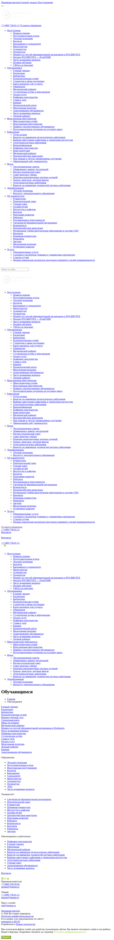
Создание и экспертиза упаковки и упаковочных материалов (44, 255)
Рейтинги (18, 217)
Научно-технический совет (27, 172)
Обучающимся (14, 68)
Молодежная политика (24, 108)
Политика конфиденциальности (17, 916)
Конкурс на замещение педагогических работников (39, 137)
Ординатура (19, 52)
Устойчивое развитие (24, 246)
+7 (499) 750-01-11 (10, 25)
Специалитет (13, 776)
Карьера (17, 102)
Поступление (14, 30)
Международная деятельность (22, 642)
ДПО (9, 786)
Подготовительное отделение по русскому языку (38, 129)
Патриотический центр (25, 105)
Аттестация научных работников (29, 142)
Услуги (10, 249)
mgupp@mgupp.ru (10, 897)
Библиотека (19, 76)
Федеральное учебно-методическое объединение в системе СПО (46, 230)
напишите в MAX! (10, 921)
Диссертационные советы (26, 166)
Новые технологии (25, 924)
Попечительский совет (24, 201)
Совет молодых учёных (25, 174)
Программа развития (23, 214)
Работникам (13, 132)
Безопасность (20, 225)
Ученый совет (20, 204)
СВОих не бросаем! (23, 65)
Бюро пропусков (21, 150)
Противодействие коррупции (28, 156)
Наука (10, 164)
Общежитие (19, 86)
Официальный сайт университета (30, 161)
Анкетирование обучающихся (28, 110)
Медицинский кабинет (24, 89)
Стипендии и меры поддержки (28, 81)
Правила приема (21, 33)
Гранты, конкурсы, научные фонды (31, 180)
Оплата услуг (20, 94)
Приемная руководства (24, 236)
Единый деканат (21, 70)
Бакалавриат (13, 773)
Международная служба (25, 121)
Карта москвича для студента (28, 84)
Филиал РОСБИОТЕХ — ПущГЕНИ (32, 57)
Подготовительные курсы (26, 36)
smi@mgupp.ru (8, 905)
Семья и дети (19, 100)
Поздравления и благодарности (29, 220)
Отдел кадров (20, 134)
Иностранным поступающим (22, 768)
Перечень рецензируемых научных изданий (35, 177)
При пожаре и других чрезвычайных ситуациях (37, 158)
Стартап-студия (21, 257)
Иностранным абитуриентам (21, 118)
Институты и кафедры (24, 209)
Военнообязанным (22, 145)
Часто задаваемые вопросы (26, 60)
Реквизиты (18, 238)
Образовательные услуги (25, 252)
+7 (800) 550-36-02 (10, 884)
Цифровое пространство (25, 97)
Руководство (19, 198)
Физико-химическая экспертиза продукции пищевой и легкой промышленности (54, 260)
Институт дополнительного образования (33, 193)
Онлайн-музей (20, 206)
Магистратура (20, 46)
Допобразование (15, 188)
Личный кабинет (21, 116)
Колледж (17, 41)
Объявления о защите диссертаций (30, 169)
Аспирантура (20, 49)
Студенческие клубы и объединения (31, 92)
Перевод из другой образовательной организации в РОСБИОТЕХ (46, 54)
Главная (11, 699)
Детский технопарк (23, 38)
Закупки (17, 241)
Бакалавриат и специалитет (27, 44)
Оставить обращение (30, 25)
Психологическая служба (26, 78)
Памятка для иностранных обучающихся (33, 126)
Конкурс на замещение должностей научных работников (42, 185)
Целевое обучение (22, 62)
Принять (6, 937)
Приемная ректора (10, 911)
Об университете (15, 196)
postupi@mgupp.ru (10, 887)
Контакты (18, 233)
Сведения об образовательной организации (35, 222)
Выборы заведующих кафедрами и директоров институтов (43, 140)
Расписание (19, 73)
